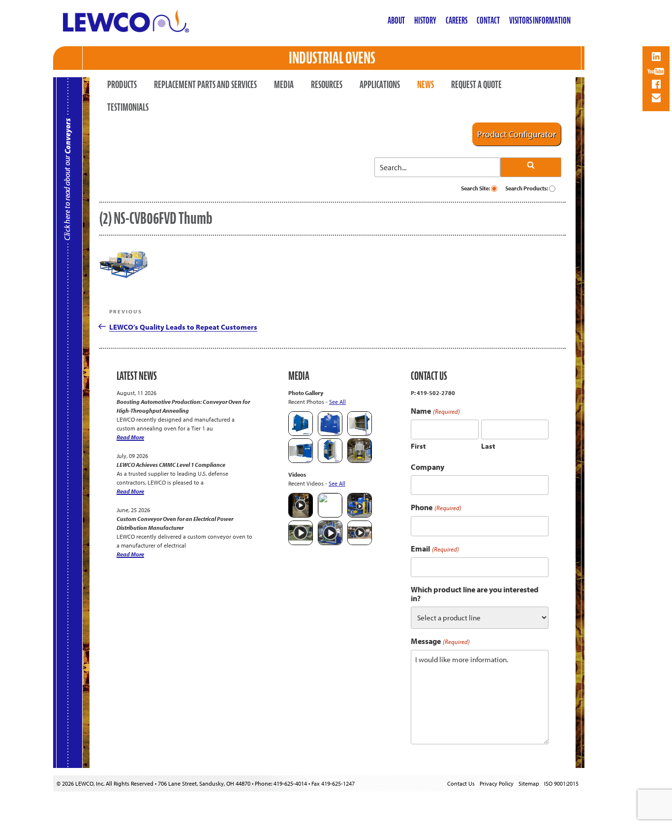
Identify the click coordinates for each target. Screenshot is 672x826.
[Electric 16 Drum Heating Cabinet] (359, 433)
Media (284, 85)
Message (440, 641)
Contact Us (461, 783)
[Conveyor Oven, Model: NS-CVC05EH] (359, 460)
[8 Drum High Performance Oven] (330, 460)
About (396, 20)
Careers (456, 20)
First (418, 446)
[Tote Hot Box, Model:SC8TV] (300, 433)
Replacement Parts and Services (205, 85)
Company (427, 466)
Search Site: (476, 188)
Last (488, 446)
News (425, 85)
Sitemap (529, 783)
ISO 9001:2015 (561, 783)
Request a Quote (476, 85)
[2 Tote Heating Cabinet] (300, 460)
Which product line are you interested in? (475, 594)
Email (434, 548)
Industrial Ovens (332, 57)
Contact (488, 20)
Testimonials (128, 107)
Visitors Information (540, 20)
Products (122, 85)
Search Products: (527, 188)
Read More (130, 437)
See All (337, 401)
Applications (380, 85)
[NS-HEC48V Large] (330, 433)
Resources (326, 85)
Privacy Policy (497, 783)
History (425, 20)
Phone (436, 507)
